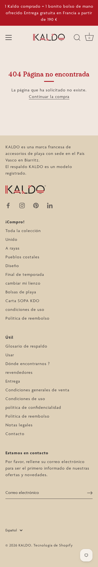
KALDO (25, 545)
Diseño (12, 265)
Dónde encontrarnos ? (27, 363)
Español (11, 530)
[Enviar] (90, 493)
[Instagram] (22, 204)
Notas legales (19, 424)
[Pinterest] (36, 204)
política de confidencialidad (33, 407)
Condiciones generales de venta (37, 389)
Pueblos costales (22, 256)
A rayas (12, 248)
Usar (9, 354)
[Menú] (9, 37)
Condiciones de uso (25, 398)
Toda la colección (23, 230)
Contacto (14, 433)
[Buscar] (77, 38)
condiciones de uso (24, 309)
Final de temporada (24, 274)
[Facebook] (8, 204)
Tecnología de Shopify (53, 545)
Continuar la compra (49, 96)
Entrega (12, 381)
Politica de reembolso (27, 318)
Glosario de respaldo (26, 346)
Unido (11, 239)
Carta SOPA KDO (22, 300)
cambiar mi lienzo (23, 283)
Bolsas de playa (20, 291)
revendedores (19, 372)
